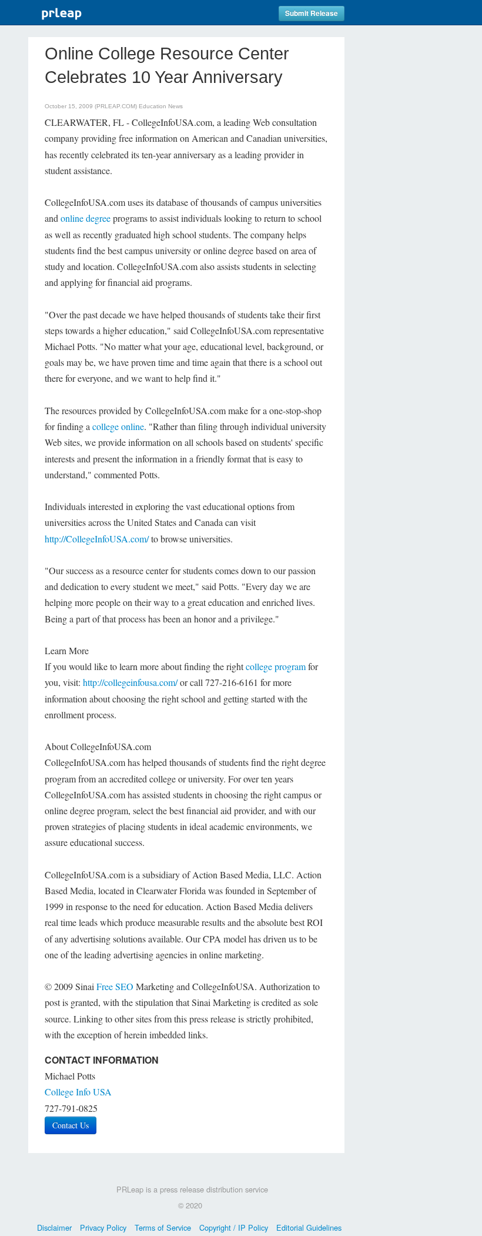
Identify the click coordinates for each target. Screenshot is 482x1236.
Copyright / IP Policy (233, 1227)
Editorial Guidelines (309, 1227)
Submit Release (311, 13)
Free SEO (114, 986)
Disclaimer (54, 1227)
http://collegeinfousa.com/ (130, 682)
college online (118, 426)
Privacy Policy (103, 1227)
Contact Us (70, 1125)
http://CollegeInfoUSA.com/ (97, 538)
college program (276, 666)
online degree (86, 218)
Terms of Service (163, 1227)
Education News (161, 106)
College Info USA (78, 1091)
